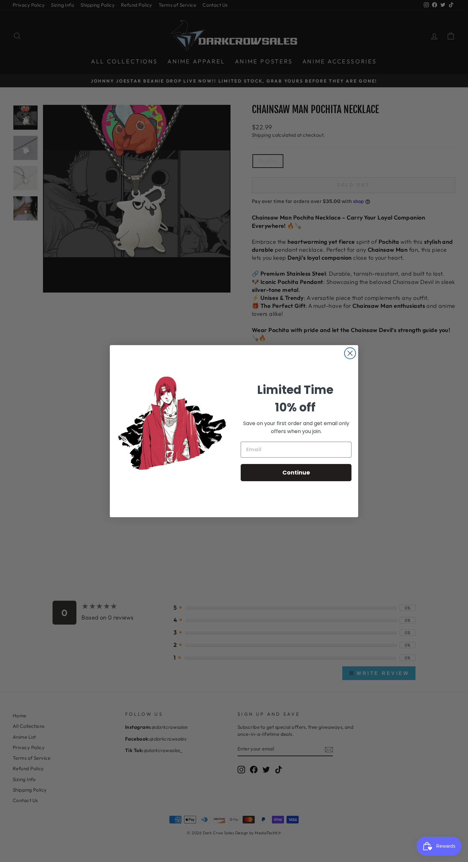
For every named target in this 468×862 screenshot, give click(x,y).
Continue (296, 472)
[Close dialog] (350, 353)
